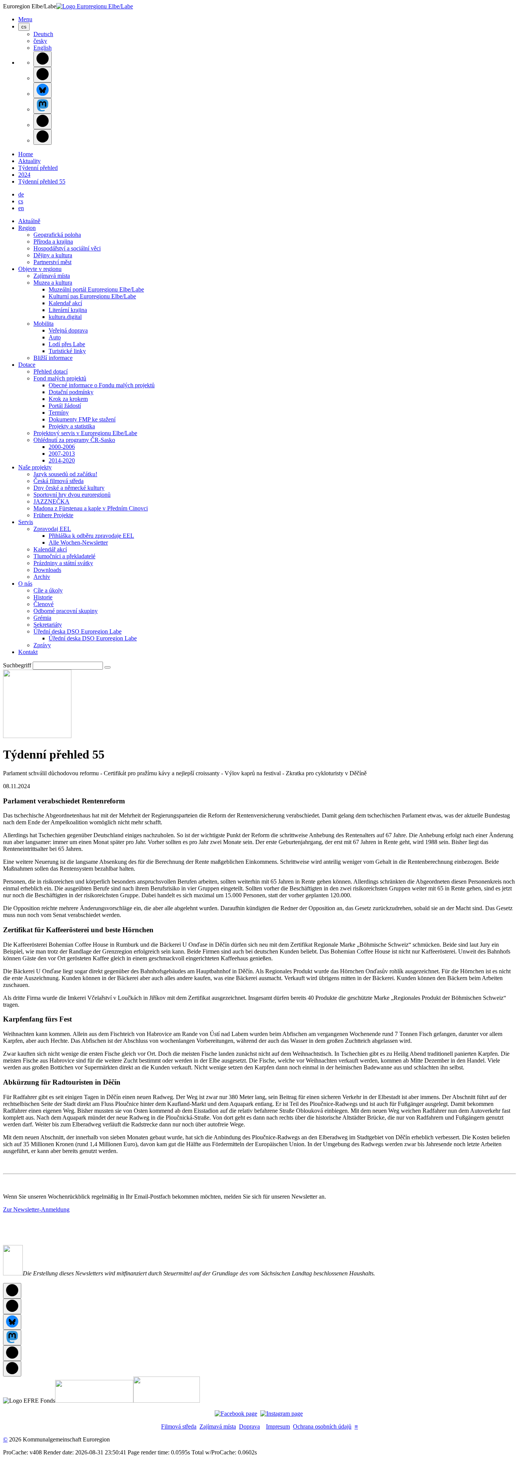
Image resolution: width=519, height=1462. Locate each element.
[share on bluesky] (42, 90)
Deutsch (43, 34)
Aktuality (29, 161)
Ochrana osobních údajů (322, 1426)
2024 (24, 174)
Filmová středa (178, 1426)
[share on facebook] (42, 59)
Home (25, 154)
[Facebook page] (236, 1413)
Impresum (278, 1426)
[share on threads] (42, 74)
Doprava (249, 1426)
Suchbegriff (17, 665)
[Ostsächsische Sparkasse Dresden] (166, 1400)
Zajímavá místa (217, 1426)
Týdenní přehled (38, 168)
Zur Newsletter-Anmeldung (36, 1209)
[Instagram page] (281, 1413)
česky (40, 41)
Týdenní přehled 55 (41, 181)
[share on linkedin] (42, 121)
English (42, 47)
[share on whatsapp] (42, 137)
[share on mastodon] (42, 106)
